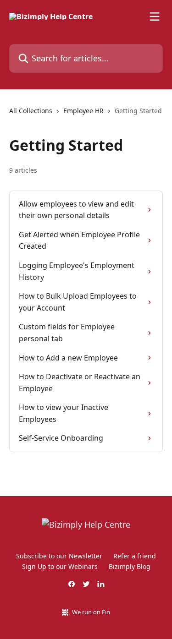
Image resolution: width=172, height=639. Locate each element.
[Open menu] (154, 16)
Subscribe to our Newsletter (59, 556)
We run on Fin (91, 612)
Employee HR (83, 110)
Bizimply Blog (129, 566)
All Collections (30, 110)
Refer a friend (134, 556)
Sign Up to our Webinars (60, 566)
